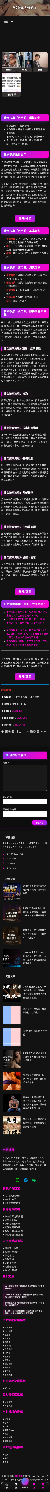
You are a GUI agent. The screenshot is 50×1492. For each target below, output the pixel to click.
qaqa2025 (17, 711)
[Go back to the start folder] (5, 45)
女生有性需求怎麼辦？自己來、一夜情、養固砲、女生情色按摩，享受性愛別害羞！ (26, 623)
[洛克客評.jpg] (11, 82)
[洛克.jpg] (24, 60)
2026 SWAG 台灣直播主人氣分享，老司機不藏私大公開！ (35, 1057)
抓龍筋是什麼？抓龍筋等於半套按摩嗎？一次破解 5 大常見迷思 (35, 934)
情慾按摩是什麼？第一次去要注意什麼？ (26, 630)
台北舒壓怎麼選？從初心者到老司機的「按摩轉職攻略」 (35, 890)
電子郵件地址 (9, 809)
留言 (6, 763)
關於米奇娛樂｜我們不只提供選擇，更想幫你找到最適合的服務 (35, 1123)
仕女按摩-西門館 (15, 45)
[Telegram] (25, 1180)
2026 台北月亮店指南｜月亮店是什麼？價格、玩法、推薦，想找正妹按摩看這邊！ (24, 1312)
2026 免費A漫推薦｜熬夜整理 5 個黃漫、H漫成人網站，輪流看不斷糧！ (35, 912)
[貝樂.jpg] (40, 60)
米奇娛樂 (19, 1476)
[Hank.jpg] (9, 60)
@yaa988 (22, 718)
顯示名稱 (7, 797)
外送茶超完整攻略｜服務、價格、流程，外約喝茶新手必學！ (35, 1079)
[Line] (17, 1180)
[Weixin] (33, 1180)
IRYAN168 (20, 724)
